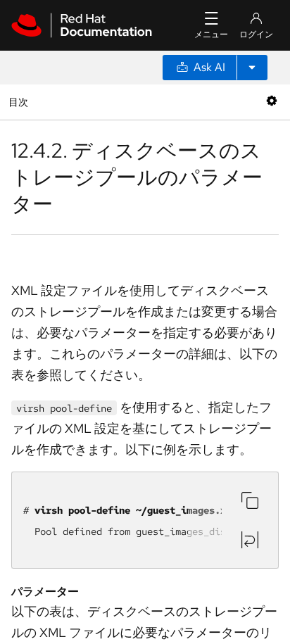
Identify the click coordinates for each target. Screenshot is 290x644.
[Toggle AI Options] (252, 67)
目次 (20, 101)
